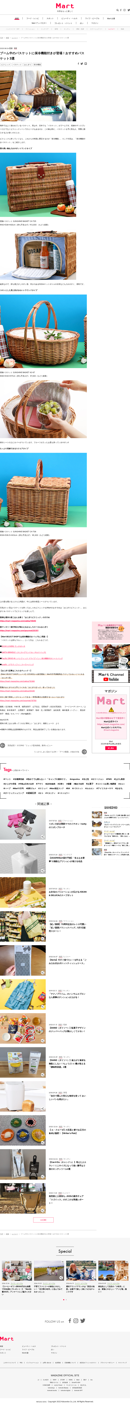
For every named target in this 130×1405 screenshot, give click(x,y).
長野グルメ (31, 788)
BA (68, 788)
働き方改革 (79, 784)
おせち (120, 788)
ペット (8, 779)
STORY (62, 1380)
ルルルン (90, 788)
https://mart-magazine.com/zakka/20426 (17, 691)
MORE (43, 1219)
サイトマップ (122, 1362)
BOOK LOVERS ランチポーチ (13, 646)
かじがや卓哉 (10, 784)
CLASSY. (46, 1380)
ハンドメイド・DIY (12, 29)
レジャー (112, 29)
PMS (109, 779)
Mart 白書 (111, 18)
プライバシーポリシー (107, 1362)
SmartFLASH (76, 1382)
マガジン (94, 23)
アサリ (40, 784)
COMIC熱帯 (46, 1385)
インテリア (44, 29)
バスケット (17, 64)
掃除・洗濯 (80, 29)
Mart (77, 1380)
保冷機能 (37, 64)
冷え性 (86, 779)
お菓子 (90, 783)
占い (82, 23)
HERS (70, 1380)
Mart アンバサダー (39, 23)
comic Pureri (58, 1385)
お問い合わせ (47, 1362)
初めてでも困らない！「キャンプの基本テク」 (48, 779)
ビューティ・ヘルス (69, 18)
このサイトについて (9, 1362)
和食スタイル (54, 1382)
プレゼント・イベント (63, 23)
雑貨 (17, 18)
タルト (122, 784)
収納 (122, 29)
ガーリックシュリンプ (14, 793)
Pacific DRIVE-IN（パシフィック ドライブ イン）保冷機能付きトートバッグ (32, 658)
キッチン (67, 29)
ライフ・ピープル (92, 18)
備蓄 (69, 784)
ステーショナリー (96, 29)
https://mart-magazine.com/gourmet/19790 (18, 700)
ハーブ (8, 788)
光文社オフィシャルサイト (88, 1362)
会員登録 (58, 1362)
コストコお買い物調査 (106, 784)
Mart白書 (25, 1353)
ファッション (30, 29)
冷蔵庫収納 (19, 779)
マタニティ (51, 793)
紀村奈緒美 (50, 784)
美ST (85, 1380)
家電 (56, 29)
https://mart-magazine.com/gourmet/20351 (19, 630)
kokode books (52, 1390)
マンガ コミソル (71, 1385)
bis (92, 1380)
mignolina (75, 779)
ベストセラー (64, 793)
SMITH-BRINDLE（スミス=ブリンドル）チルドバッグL (24, 652)
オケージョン (98, 779)
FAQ (21, 1362)
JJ (38, 1380)
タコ (41, 793)
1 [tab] (63, 1299)
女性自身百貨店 (77, 1388)
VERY (54, 1380)
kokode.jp (51, 1388)
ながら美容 (120, 779)
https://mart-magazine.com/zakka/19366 (17, 681)
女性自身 (65, 1382)
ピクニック (5, 64)
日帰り (61, 784)
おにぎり (27, 64)
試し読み (111, 748)
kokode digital (65, 1390)
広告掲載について (70, 1362)
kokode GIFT (78, 1390)
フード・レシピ (32, 18)
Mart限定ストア (57, 788)
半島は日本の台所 (27, 784)
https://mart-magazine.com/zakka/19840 (18, 621)
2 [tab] (66, 1299)
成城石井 (32, 793)
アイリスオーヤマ (105, 788)
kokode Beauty (63, 1388)
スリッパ (43, 788)
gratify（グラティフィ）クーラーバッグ (18, 664)
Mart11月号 (19, 788)
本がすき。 (83, 1385)
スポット (50, 18)
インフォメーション (32, 1362)
